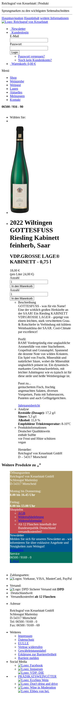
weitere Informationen (54, 18)
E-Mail (14, 36)
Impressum (25, 636)
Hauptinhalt (31, 18)
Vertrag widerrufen (30, 647)
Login (15, 52)
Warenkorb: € (23, 63)
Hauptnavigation (12, 18)
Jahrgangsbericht (29, 405)
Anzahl (14, 278)
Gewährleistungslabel (32, 650)
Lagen (14, 88)
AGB (21, 513)
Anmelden (16, 550)
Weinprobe (17, 81)
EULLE (23, 643)
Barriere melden (28, 658)
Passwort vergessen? (31, 56)
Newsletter (18, 28)
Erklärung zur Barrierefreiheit (37, 654)
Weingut (15, 85)
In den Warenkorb (22, 286)
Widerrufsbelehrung (31, 517)
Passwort (16, 44)
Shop (13, 77)
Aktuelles (16, 92)
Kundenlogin (20, 32)
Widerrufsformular (30, 520)
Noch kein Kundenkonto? (35, 60)
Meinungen (17, 96)
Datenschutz (26, 639)
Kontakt (15, 99)
